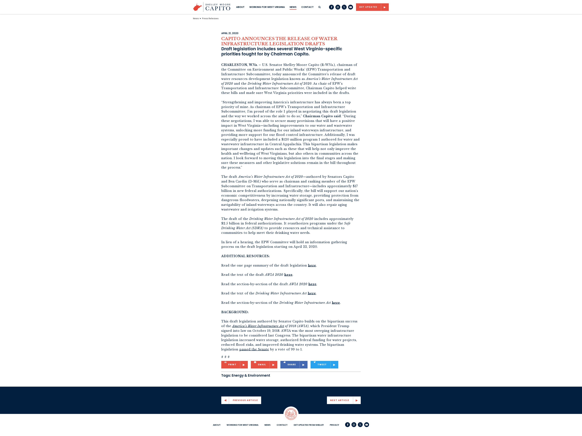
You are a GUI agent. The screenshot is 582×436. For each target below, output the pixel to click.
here (312, 265)
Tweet (322, 364)
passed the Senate (254, 349)
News (293, 7)
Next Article (339, 400)
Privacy (334, 424)
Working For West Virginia (267, 7)
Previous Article (245, 400)
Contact (307, 7)
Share (292, 364)
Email (262, 364)
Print (232, 364)
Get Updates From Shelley (309, 424)
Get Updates (368, 6)
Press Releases (210, 18)
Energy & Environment (251, 375)
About (240, 7)
